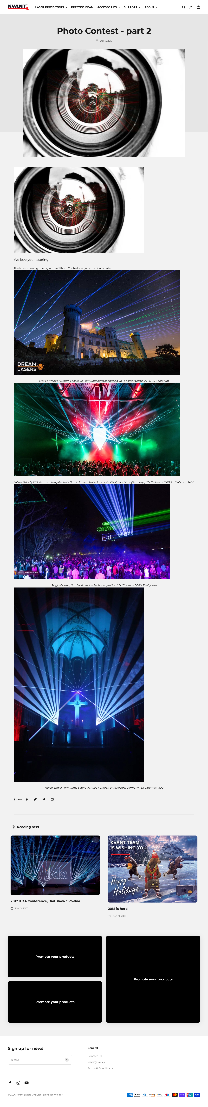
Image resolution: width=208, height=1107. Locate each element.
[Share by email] (52, 799)
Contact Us (95, 1056)
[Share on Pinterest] (43, 799)
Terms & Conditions (100, 1068)
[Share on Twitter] (35, 799)
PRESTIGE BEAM (82, 7)
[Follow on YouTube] (26, 1083)
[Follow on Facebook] (10, 1083)
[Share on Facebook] (27, 799)
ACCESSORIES (107, 7)
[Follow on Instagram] (18, 1083)
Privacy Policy (96, 1062)
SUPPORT (130, 7)
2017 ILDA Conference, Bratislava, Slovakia (45, 901)
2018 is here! (118, 909)
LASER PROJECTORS (49, 7)
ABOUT (149, 7)
